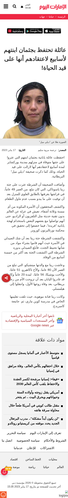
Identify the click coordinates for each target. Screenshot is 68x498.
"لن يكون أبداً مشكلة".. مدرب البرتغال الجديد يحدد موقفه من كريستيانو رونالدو (33, 421)
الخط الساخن (33, 459)
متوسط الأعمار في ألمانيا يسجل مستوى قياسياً (33, 355)
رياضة (31, 467)
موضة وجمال (12, 467)
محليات (53, 459)
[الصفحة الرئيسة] (52, 5)
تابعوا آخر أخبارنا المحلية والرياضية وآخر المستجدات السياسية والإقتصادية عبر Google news (29, 320)
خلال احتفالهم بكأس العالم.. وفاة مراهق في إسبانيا (33, 368)
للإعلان (31, 448)
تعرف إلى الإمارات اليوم (45, 433)
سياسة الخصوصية (28, 440)
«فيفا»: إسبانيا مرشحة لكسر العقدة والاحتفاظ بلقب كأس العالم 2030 (36, 381)
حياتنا (46, 467)
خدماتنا (18, 448)
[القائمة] (14, 6)
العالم (60, 467)
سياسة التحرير (16, 433)
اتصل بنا (7, 440)
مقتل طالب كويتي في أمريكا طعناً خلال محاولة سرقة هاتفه (34, 408)
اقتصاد (14, 459)
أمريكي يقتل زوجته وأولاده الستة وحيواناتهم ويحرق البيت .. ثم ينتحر (37, 395)
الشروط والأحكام (55, 440)
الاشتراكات (47, 448)
